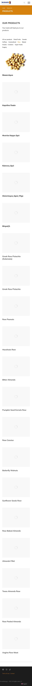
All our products (7, 39)
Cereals (24, 39)
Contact (12, 673)
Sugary (4, 47)
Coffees (4, 42)
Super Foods (19, 44)
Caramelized (12, 42)
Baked (24, 42)
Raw (19, 42)
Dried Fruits (17, 39)
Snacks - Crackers (7, 44)
